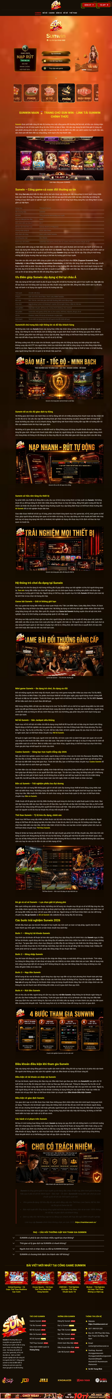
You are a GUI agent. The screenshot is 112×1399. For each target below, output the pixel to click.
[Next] (107, 1285)
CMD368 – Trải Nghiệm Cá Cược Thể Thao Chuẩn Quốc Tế (69, 1289)
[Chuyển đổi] (13, 1238)
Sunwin (5, 1340)
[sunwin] (56, 5)
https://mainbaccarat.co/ (85, 1222)
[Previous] (4, 1285)
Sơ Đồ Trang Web (95, 1369)
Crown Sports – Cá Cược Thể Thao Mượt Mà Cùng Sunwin (43, 1289)
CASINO (52, 13)
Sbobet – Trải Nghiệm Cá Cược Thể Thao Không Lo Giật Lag (95, 1289)
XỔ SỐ (65, 13)
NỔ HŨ (45, 13)
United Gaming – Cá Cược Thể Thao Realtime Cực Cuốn (16, 1289)
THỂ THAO (73, 13)
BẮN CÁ (59, 13)
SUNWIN (38, 13)
